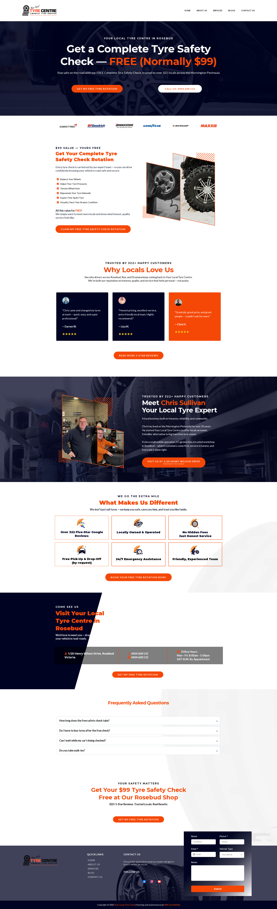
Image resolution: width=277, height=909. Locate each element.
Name (194, 836)
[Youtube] (159, 881)
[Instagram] (152, 881)
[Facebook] (144, 881)
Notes (194, 862)
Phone (224, 836)
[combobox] (232, 855)
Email (194, 849)
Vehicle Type (226, 849)
